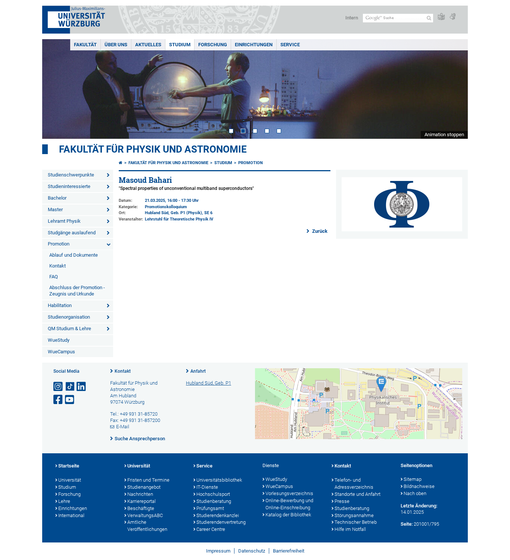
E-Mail (122, 426)
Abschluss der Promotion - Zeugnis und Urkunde (77, 291)
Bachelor (57, 198)
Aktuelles (148, 44)
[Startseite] (120, 162)
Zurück (319, 231)
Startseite (68, 466)
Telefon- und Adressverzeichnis (354, 483)
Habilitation (60, 305)
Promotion (58, 244)
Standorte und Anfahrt (357, 494)
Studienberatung (213, 501)
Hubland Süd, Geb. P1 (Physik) (173, 212)
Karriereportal (141, 501)
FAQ (53, 276)
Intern (351, 18)
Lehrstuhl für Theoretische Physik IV (179, 219)
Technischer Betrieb (356, 522)
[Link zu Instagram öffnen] (58, 386)
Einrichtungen (254, 44)
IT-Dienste (207, 487)
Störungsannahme (354, 515)
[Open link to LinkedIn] (82, 386)
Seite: (407, 524)
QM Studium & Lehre (69, 328)
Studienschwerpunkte (71, 175)
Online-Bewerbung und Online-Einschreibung (289, 504)
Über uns (116, 44)
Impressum (218, 551)
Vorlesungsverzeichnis (289, 493)
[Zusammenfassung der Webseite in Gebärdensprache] (452, 17)
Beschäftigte (140, 508)
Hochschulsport (213, 494)
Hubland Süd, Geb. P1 (208, 383)
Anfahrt (198, 371)
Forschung (212, 44)
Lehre (64, 501)
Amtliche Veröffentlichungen (147, 525)
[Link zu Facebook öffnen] (58, 399)
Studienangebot (144, 487)
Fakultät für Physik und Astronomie (153, 149)
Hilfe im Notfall (350, 529)
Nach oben (415, 493)
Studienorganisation (69, 317)
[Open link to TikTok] (70, 386)
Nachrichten (140, 494)
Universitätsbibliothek (219, 480)
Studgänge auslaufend (72, 232)
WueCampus (61, 351)
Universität (69, 480)
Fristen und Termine (148, 480)
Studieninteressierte (69, 186)
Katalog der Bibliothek (288, 514)
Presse (342, 501)
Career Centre (210, 529)
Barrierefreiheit (288, 551)
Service (290, 44)
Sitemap (413, 479)
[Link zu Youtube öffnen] (70, 399)
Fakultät (85, 44)
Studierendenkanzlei (217, 515)
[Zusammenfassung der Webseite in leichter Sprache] (441, 17)
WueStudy (58, 340)
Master (55, 209)
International (71, 515)
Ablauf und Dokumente (73, 255)
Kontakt (57, 266)
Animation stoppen (444, 134)
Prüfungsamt (210, 508)
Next (454, 89)
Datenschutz (251, 551)
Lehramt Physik (64, 221)
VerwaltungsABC (145, 515)
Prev (55, 89)
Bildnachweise (419, 486)
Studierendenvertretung (221, 522)
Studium (179, 44)
